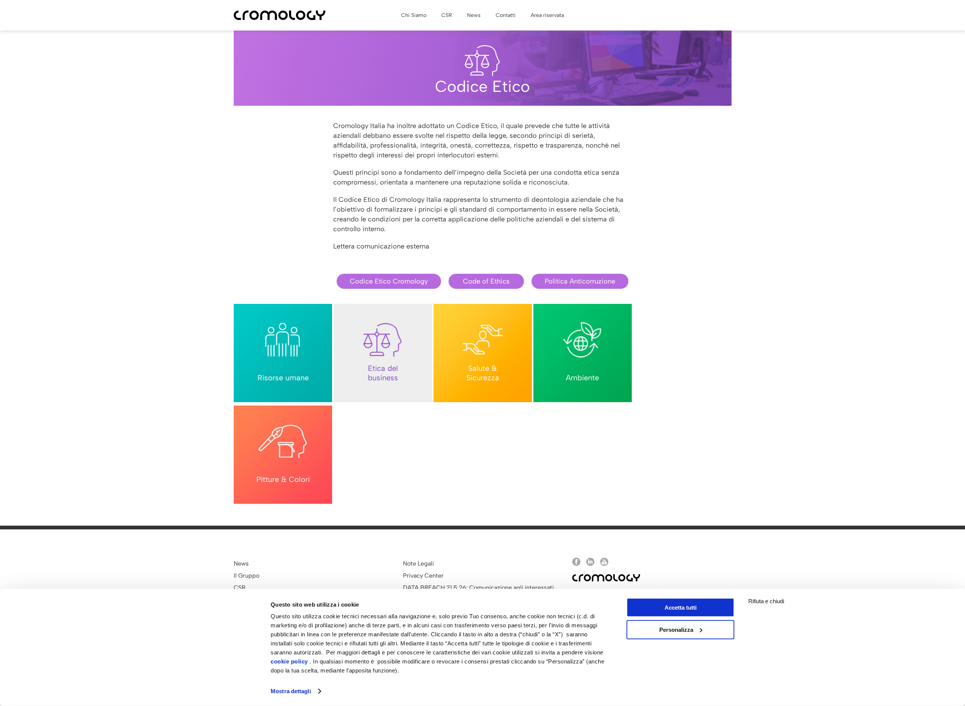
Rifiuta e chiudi (766, 601)
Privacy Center (423, 575)
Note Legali (418, 563)
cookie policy (289, 661)
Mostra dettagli (291, 691)
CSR (239, 587)
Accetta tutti (681, 607)
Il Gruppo (246, 575)
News (241, 563)
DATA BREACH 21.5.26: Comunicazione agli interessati (478, 587)
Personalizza (676, 629)
